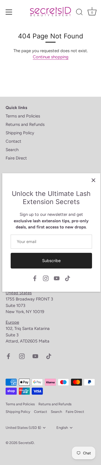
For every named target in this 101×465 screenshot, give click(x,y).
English (62, 427)
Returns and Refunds (25, 124)
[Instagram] (46, 278)
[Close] (93, 180)
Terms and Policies (23, 116)
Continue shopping (50, 56)
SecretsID (26, 443)
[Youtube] (56, 278)
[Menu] (9, 12)
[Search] (79, 13)
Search (12, 149)
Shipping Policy (20, 132)
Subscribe (51, 260)
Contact (13, 141)
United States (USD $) (23, 427)
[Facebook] (35, 278)
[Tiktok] (67, 278)
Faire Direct (16, 158)
